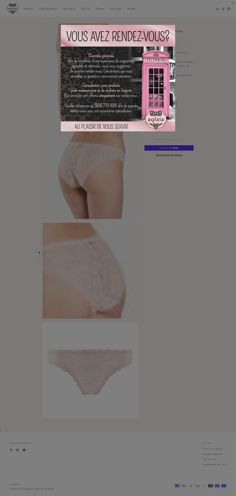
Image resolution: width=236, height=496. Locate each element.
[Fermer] (233, 3)
